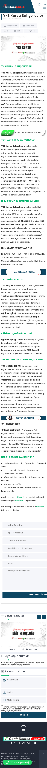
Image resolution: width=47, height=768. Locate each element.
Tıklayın (18, 497)
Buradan (40, 507)
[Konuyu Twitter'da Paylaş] (31, 31)
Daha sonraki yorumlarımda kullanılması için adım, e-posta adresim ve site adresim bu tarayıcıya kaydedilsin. (22, 709)
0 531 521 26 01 (23, 743)
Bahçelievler (16, 19)
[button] (17, 762)
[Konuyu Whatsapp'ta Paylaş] (34, 31)
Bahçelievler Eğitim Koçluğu (23, 649)
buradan (19, 501)
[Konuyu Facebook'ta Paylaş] (27, 31)
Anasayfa (6, 19)
